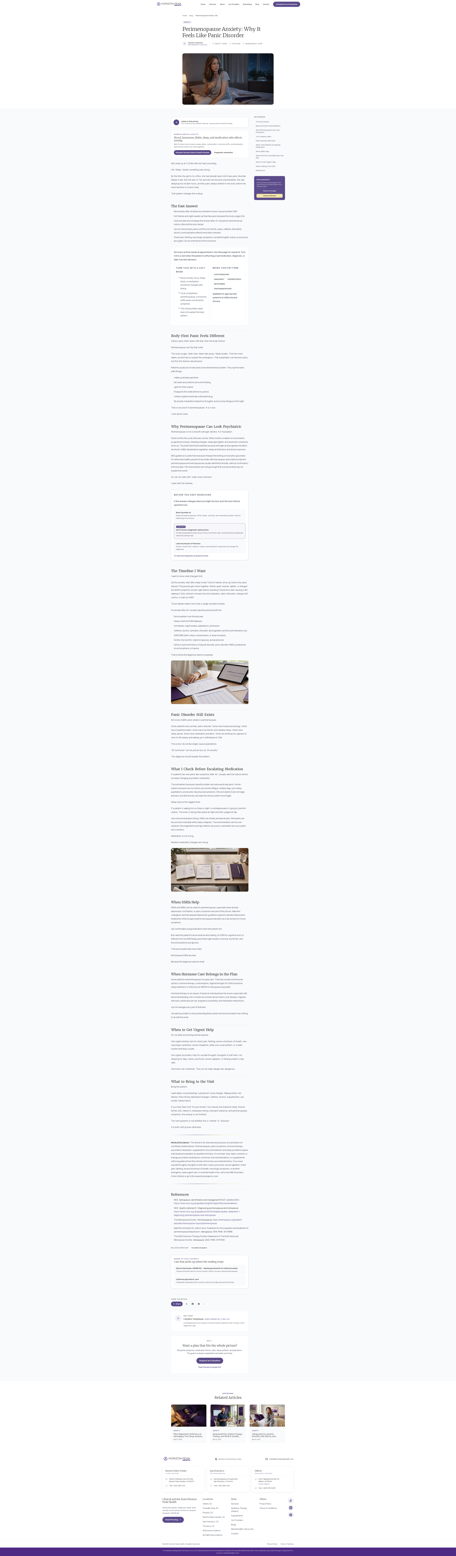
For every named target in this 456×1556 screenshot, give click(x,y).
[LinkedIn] (291, 1508)
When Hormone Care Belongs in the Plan (270, 156)
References (260, 170)
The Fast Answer (262, 122)
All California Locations (212, 1535)
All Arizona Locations (212, 1530)
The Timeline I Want (263, 136)
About (222, 4)
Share (178, 1304)
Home (203, 4)
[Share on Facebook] (198, 1304)
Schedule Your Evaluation (286, 4)
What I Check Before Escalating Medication (268, 146)
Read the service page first (209, 1367)
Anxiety (187, 22)
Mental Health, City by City (242, 1529)
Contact (266, 4)
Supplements (237, 1515)
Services (212, 4)
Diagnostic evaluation (223, 152)
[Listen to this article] (176, 122)
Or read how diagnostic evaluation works (191, 556)
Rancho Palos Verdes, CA (214, 1517)
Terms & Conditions (268, 1508)
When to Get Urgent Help (266, 162)
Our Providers (233, 4)
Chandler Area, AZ (210, 1508)
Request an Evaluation (209, 1360)
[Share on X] (186, 1304)
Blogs (233, 1524)
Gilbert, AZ (207, 1503)
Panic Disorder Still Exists (265, 141)
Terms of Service (287, 1544)
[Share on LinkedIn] (192, 1304)
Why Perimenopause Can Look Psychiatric (268, 131)
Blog (257, 4)
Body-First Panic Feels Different (268, 126)
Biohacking (247, 4)
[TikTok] (291, 1500)
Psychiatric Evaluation (199, 1248)
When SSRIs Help (262, 151)
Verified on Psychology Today (229, 1459)
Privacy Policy (265, 1503)
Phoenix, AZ (208, 1512)
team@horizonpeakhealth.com (281, 1459)
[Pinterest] (291, 1515)
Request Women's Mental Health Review (192, 152)
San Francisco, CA (210, 1521)
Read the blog (171, 1519)
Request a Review (269, 196)
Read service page (269, 191)
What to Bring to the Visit (265, 166)
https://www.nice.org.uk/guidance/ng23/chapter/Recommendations (205, 1203)
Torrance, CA (208, 1526)
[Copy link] (205, 1304)
